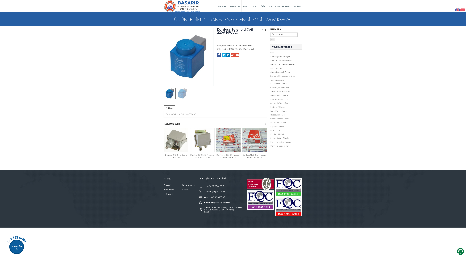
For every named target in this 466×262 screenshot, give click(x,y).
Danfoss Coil (248, 49)
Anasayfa (222, 6)
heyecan (224, 55)
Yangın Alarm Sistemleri (280, 91)
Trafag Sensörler (277, 80)
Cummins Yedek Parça (280, 72)
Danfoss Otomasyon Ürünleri (239, 45)
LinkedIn (228, 55)
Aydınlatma (275, 130)
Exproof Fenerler (277, 126)
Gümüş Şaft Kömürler (279, 88)
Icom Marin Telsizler (278, 111)
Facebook (219, 55)
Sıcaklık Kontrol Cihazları (280, 119)
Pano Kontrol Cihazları (279, 95)
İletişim (297, 6)
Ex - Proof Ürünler (277, 134)
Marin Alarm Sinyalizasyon (281, 142)
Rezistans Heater (277, 115)
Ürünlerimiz (266, 6)
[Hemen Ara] (16, 246)
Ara (272, 39)
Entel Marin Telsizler (278, 84)
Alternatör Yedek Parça (280, 103)
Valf (271, 53)
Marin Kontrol (276, 68)
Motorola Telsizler (277, 107)
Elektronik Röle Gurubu (280, 99)
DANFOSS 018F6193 (233, 49)
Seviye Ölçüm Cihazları (280, 138)
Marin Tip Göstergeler (279, 146)
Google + (233, 55)
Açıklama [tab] (169, 108)
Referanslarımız (282, 6)
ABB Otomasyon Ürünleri (281, 60)
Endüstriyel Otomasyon (280, 57)
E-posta (237, 55)
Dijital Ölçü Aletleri (278, 123)
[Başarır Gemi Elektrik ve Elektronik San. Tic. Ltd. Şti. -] (182, 6)
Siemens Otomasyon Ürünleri (282, 76)
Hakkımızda (235, 6)
